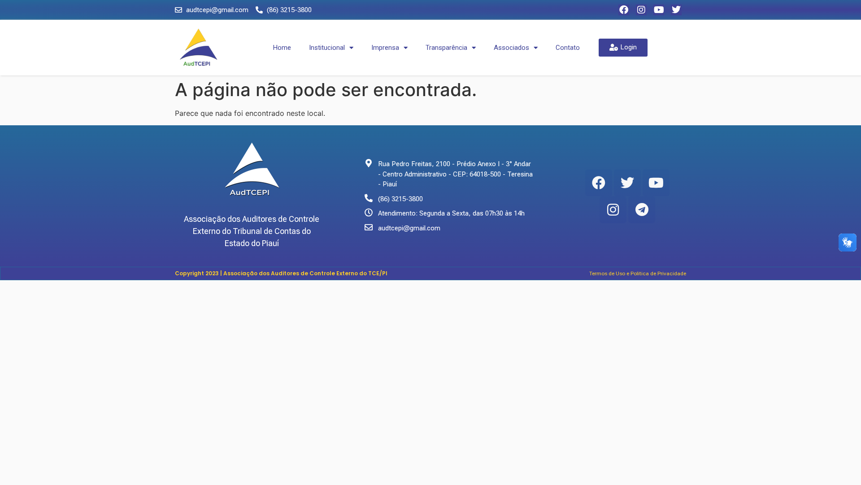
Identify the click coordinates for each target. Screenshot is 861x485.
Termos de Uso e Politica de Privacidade (637, 273)
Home (282, 48)
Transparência (446, 48)
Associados (511, 48)
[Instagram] (641, 9)
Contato (568, 48)
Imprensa (385, 48)
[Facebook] (623, 9)
